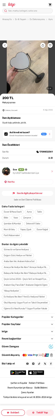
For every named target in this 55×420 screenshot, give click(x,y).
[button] (4, 4)
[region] (27, 68)
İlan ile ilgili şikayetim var (29, 193)
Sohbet (14, 412)
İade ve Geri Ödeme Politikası (27, 199)
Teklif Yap (42, 412)
